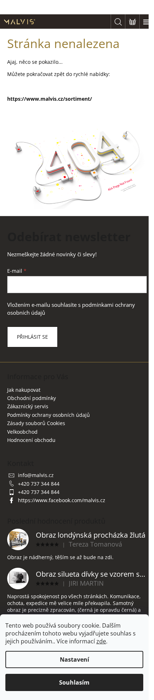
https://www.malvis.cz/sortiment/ (49, 98)
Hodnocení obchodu (31, 440)
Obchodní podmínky (31, 398)
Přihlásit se (32, 336)
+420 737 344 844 (38, 483)
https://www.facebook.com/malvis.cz (61, 500)
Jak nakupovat (23, 389)
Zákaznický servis (27, 406)
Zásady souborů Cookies (36, 423)
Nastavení (74, 659)
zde (101, 641)
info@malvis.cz (36, 475)
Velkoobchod (22, 431)
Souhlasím (74, 682)
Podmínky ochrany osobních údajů (48, 414)
